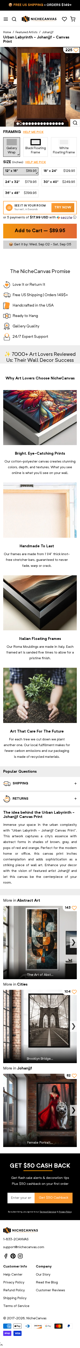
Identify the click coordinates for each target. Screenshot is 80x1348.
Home (7, 32)
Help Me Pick (33, 132)
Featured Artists (27, 32)
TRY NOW (62, 207)
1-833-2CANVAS (16, 1239)
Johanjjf (48, 32)
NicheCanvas (36, 1318)
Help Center (12, 1274)
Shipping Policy (14, 1298)
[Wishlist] (64, 19)
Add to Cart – (40, 231)
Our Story (43, 1274)
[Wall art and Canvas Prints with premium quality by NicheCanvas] (39, 19)
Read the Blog (47, 1282)
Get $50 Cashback (53, 1197)
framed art (14, 652)
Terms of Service (48, 1212)
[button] (40, 218)
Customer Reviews (50, 1290)
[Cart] (72, 19)
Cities (22, 984)
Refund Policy (14, 1290)
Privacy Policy (65, 1212)
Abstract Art (28, 900)
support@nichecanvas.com (23, 1247)
